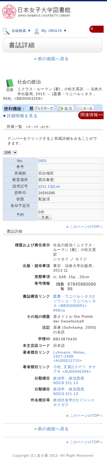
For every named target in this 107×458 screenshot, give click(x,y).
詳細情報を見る (22, 116)
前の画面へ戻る (53, 59)
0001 (42, 161)
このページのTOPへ (86, 227)
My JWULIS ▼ (53, 31)
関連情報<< (92, 114)
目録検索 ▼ (20, 31)
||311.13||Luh (49, 186)
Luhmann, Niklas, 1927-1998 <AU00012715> (69, 356)
